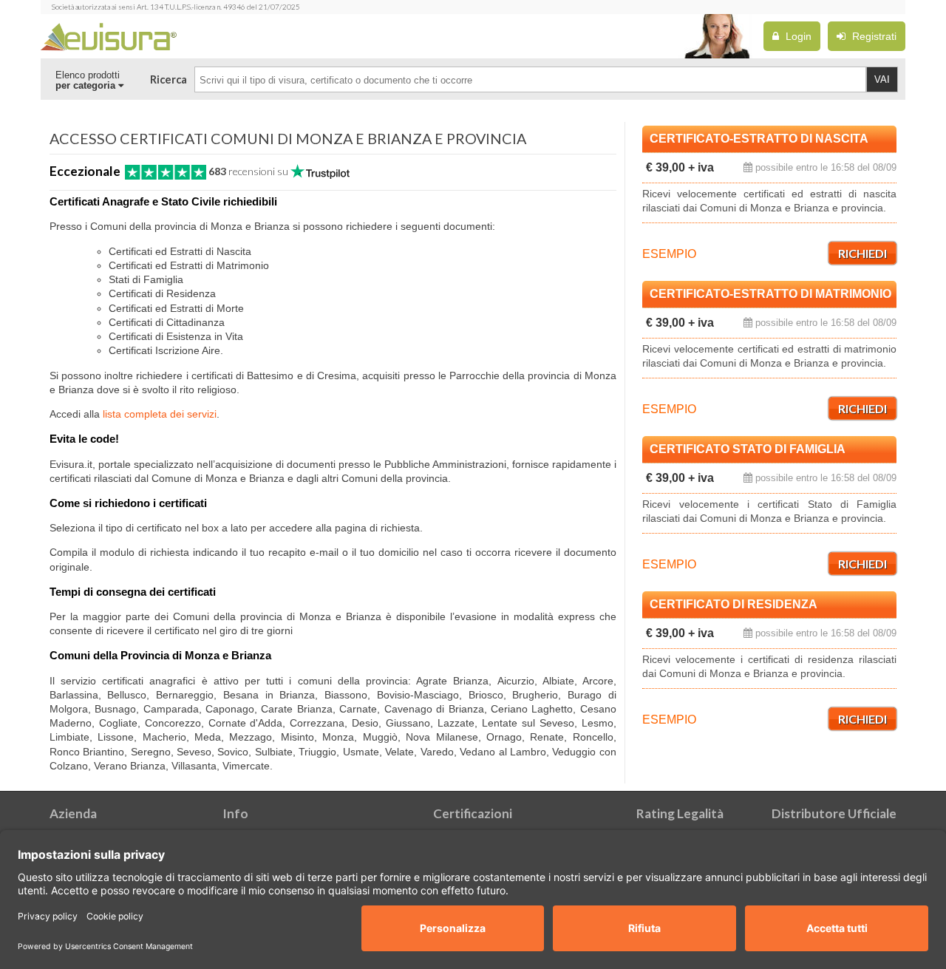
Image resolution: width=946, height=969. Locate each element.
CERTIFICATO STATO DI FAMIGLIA (747, 449)
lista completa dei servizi (160, 414)
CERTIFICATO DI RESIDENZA (733, 604)
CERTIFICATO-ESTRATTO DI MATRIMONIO (770, 294)
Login (797, 36)
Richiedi (862, 253)
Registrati (872, 36)
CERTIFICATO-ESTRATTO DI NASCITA (759, 138)
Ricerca (168, 79)
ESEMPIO (669, 254)
